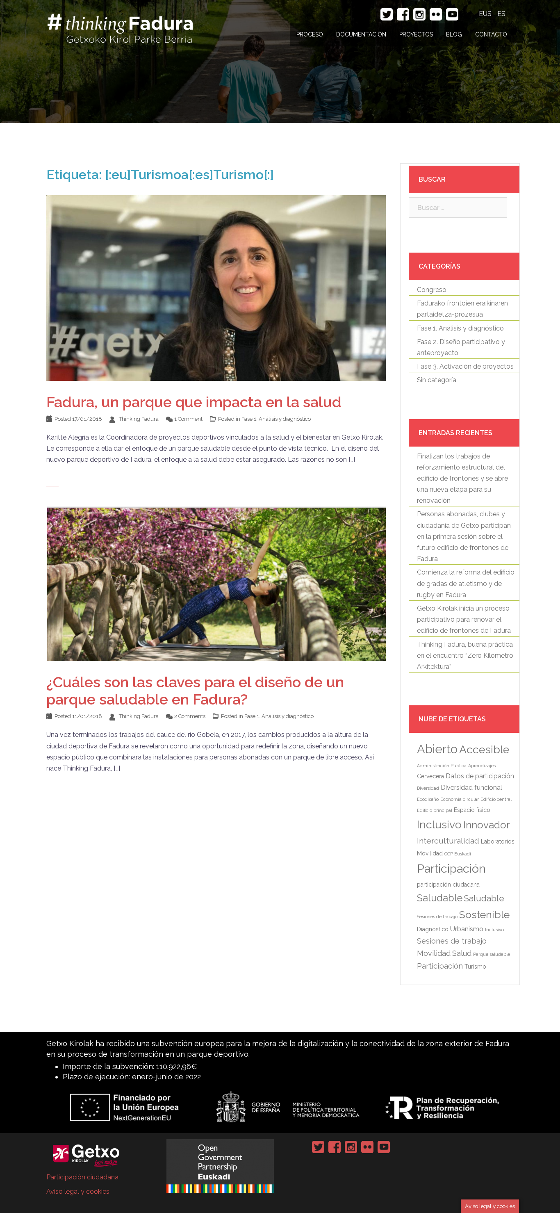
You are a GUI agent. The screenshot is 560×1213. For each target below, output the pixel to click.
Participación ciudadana (82, 1177)
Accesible (484, 749)
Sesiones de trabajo (437, 916)
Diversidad (428, 788)
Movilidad (430, 853)
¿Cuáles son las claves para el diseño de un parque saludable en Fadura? (195, 690)
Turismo (475, 966)
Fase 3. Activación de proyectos (465, 366)
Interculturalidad (448, 841)
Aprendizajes (482, 765)
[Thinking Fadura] (120, 27)
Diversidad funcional (471, 787)
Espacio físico (472, 810)
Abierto (437, 749)
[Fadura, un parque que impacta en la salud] (216, 288)
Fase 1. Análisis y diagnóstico (276, 419)
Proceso (309, 34)
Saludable (439, 897)
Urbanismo (466, 929)
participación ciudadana (448, 884)
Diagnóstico (432, 929)
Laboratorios (497, 841)
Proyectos (416, 34)
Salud (461, 953)
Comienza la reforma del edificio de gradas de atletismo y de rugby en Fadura (465, 583)
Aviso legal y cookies (77, 1191)
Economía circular (459, 799)
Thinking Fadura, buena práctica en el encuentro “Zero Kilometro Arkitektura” (465, 655)
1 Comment (188, 419)
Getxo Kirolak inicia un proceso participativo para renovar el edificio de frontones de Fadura (464, 619)
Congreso (431, 290)
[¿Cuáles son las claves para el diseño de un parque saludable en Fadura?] (216, 583)
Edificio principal (434, 810)
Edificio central (496, 799)
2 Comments (189, 716)
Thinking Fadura (139, 419)
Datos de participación (480, 776)
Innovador (486, 825)
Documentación (361, 34)
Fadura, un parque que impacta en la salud (193, 401)
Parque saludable (491, 954)
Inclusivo (439, 824)
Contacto (491, 34)
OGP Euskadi (457, 853)
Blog (454, 34)
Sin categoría (436, 380)
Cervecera (430, 776)
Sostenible (484, 915)
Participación (451, 869)
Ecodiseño (428, 799)
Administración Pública (442, 765)
